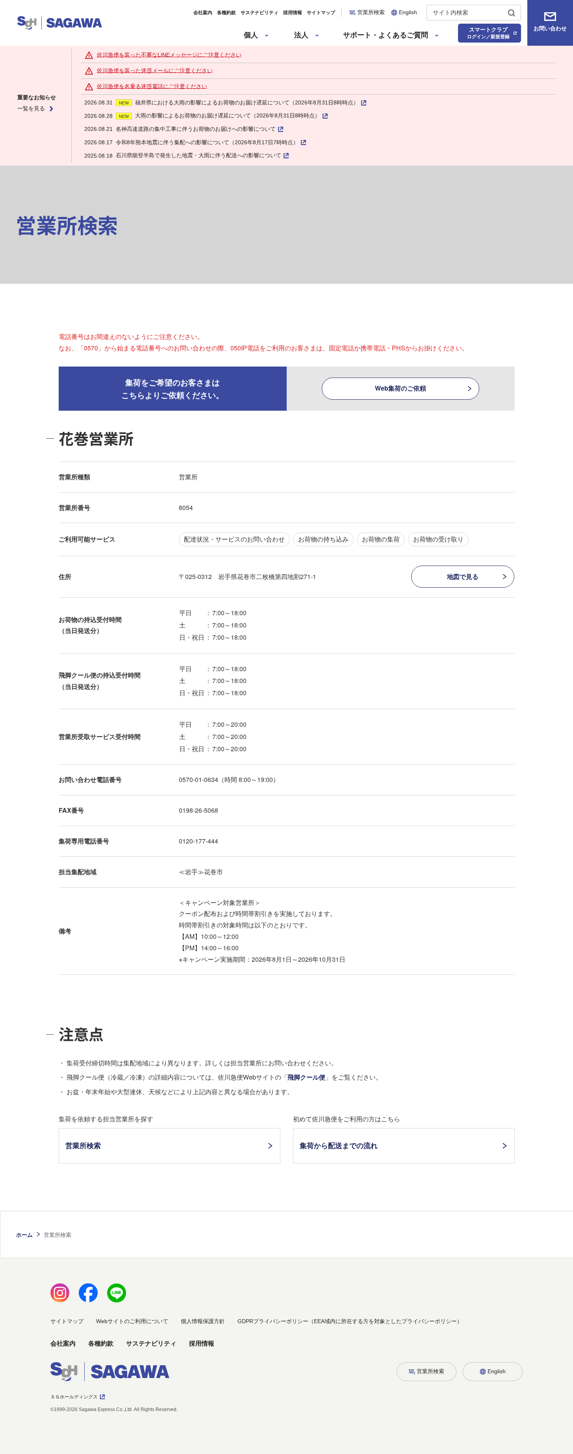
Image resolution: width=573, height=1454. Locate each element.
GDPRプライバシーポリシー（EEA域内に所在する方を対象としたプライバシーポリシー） (349, 1321)
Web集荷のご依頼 (400, 388)
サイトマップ (321, 12)
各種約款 (226, 12)
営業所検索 (83, 1145)
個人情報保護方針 (203, 1321)
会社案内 (202, 12)
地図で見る (462, 576)
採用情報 (292, 12)
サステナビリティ (259, 12)
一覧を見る (31, 108)
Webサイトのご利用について (132, 1321)
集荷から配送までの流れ (339, 1145)
